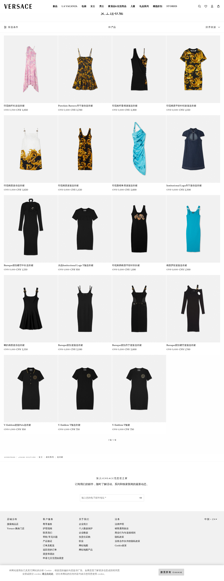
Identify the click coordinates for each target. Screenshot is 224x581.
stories (171, 6)
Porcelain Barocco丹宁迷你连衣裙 (75, 105)
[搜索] (199, 6)
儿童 (133, 6)
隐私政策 (119, 536)
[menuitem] (55, 6)
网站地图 (83, 545)
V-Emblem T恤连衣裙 (69, 424)
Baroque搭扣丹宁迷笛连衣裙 (127, 345)
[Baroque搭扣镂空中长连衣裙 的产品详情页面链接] (31, 228)
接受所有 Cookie (171, 572)
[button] (218, 6)
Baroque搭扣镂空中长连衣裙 (18, 265)
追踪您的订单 (50, 549)
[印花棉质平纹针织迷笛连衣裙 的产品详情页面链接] (193, 69)
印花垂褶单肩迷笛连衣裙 (124, 185)
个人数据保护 (86, 528)
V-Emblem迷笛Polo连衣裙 (17, 424)
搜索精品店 (13, 524)
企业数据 (83, 532)
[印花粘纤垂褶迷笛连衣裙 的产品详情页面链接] (139, 69)
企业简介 (83, 524)
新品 (55, 6)
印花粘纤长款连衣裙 (14, 105)
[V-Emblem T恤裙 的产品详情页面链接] (139, 388)
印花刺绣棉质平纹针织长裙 (126, 265)
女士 (92, 6)
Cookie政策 (121, 545)
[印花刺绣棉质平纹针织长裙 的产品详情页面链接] (139, 228)
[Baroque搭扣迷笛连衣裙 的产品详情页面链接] (85, 308)
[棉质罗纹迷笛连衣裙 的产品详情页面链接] (193, 228)
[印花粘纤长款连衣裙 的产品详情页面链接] (31, 69)
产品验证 (47, 541)
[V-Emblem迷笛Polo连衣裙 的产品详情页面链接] (31, 388)
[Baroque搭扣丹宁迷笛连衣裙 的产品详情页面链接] (139, 308)
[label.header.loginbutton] (212, 6)
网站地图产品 (86, 549)
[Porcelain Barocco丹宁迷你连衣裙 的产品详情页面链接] (85, 69)
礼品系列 (144, 6)
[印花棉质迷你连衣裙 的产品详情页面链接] (31, 149)
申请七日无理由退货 (53, 558)
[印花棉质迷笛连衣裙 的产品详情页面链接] (85, 149)
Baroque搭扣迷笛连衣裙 (70, 345)
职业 (81, 541)
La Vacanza (69, 6)
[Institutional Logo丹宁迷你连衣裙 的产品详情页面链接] (193, 149)
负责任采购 (84, 536)
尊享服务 (47, 524)
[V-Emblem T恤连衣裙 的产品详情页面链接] (85, 388)
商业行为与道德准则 (125, 532)
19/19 (112, 440)
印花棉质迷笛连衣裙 (68, 185)
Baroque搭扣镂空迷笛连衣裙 (181, 345)
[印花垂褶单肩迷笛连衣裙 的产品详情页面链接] (139, 149)
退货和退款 (48, 553)
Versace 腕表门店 (15, 528)
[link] (9, 457)
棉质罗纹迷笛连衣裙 (176, 265)
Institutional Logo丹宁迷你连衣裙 (184, 185)
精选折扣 (157, 6)
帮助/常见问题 (50, 536)
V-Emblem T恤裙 (121, 424)
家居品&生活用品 (117, 6)
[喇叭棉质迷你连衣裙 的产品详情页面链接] (31, 308)
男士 (101, 6)
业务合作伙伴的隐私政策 (127, 541)
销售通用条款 (122, 528)
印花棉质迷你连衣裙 (14, 185)
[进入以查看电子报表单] (141, 498)
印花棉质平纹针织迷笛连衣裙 (181, 105)
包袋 (84, 6)
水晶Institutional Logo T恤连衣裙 (75, 265)
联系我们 (47, 532)
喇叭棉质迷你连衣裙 (14, 345)
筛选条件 (13, 27)
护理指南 (47, 528)
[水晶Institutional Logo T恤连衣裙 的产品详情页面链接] (85, 228)
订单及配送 (48, 545)
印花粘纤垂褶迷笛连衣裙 (124, 105)
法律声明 (119, 524)
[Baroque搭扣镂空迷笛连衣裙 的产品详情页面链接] (193, 308)
